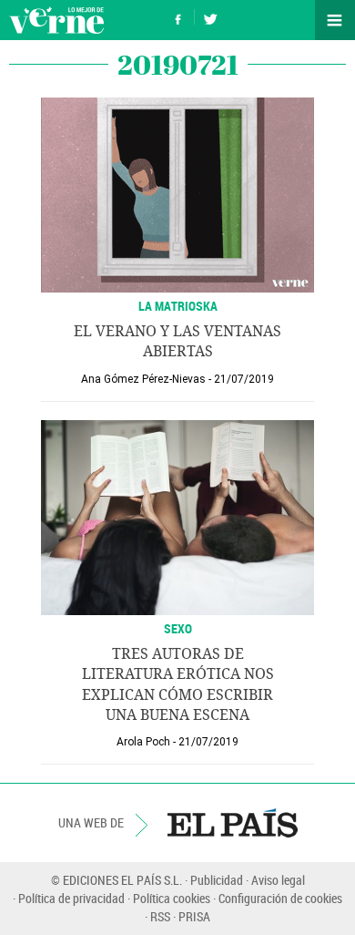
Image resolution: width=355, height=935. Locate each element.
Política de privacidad (71, 898)
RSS (160, 916)
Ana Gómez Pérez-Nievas (143, 379)
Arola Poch (143, 741)
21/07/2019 (244, 379)
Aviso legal (278, 880)
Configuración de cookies (280, 898)
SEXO (178, 628)
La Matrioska (178, 305)
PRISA (194, 916)
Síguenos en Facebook (178, 17)
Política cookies (171, 898)
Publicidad (216, 880)
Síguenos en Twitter (210, 17)
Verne (56, 20)
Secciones (335, 20)
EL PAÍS (232, 822)
